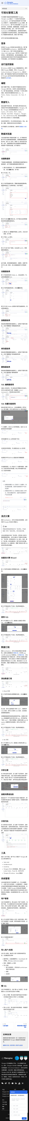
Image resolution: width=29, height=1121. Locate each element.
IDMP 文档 (4, 1104)
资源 (3, 1108)
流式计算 (21, 531)
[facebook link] (9, 1083)
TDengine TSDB (5, 1091)
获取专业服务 (19, 1045)
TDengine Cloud (5, 1096)
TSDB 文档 (4, 1102)
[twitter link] (6, 1083)
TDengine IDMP (5, 1094)
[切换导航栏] (2, 3)
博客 (3, 1106)
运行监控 (8, 78)
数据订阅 (15, 653)
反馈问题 (12, 1045)
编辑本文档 (6, 1045)
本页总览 (4, 8)
